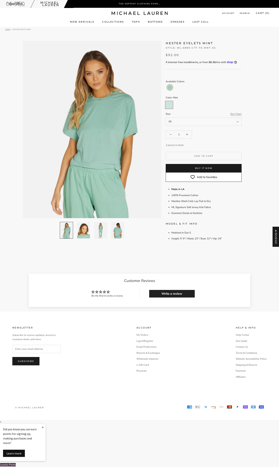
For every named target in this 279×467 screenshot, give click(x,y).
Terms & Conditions (246, 353)
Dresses (177, 21)
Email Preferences (146, 347)
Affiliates (241, 377)
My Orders (142, 335)
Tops (136, 21)
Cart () (263, 13)
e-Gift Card (142, 365)
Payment (241, 371)
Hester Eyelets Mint (22, 29)
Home (7, 29)
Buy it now (203, 168)
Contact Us (242, 347)
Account (228, 13)
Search (245, 13)
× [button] (0, 421)
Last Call (200, 21)
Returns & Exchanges (148, 353)
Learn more (13, 453)
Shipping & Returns (246, 365)
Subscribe (26, 361)
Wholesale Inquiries (147, 359)
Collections (113, 21)
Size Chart (236, 114)
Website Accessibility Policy (251, 359)
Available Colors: (175, 81)
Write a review (172, 294)
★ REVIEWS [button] (275, 237)
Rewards (141, 371)
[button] (170, 87)
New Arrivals (82, 21)
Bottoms (155, 21)
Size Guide (241, 341)
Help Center (242, 335)
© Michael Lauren (29, 407)
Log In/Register (144, 341)
